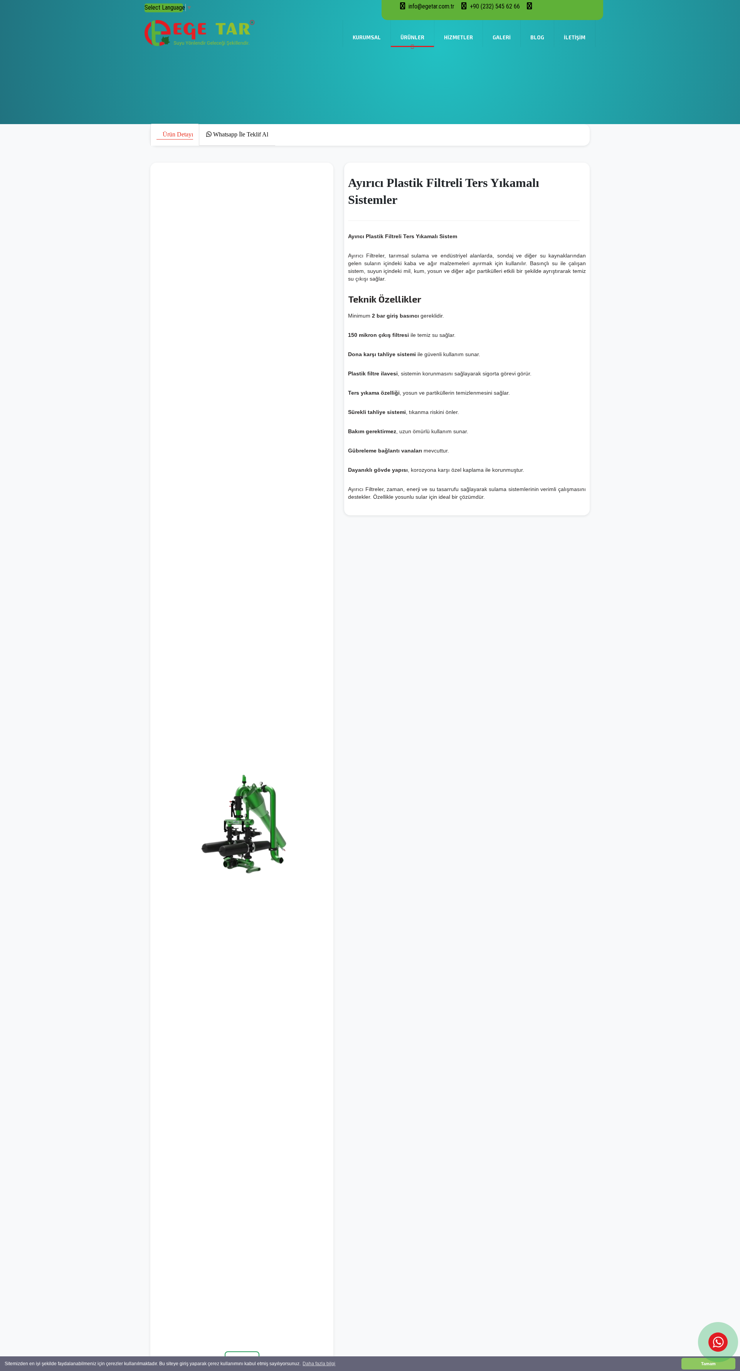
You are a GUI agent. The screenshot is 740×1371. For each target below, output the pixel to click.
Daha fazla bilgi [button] (319, 1363)
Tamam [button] (708, 1363)
